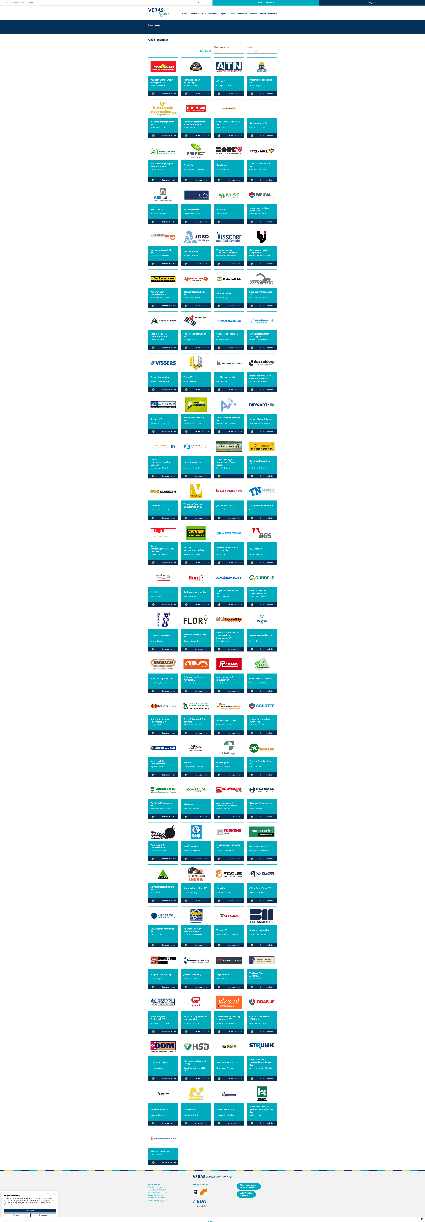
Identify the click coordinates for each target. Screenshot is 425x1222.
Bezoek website (168, 93)
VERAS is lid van (200, 1184)
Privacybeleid (51, 1194)
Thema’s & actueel (198, 13)
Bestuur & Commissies (157, 1192)
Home (184, 13)
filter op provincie (221, 47)
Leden (232, 13)
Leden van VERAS (155, 1195)
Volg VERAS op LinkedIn (246, 1194)
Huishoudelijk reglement (158, 1200)
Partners (253, 13)
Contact (262, 13)
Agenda (224, 13)
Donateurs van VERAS (157, 1198)
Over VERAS (213, 13)
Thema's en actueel (156, 1187)
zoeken (250, 47)
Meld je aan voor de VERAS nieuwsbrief (249, 1186)
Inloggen (372, 3)
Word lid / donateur (266, 3)
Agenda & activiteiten (157, 1190)
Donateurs (242, 13)
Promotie (272, 13)
